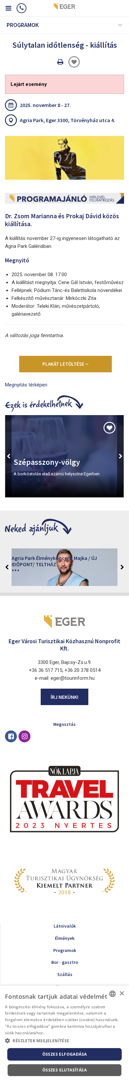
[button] (64, 1040)
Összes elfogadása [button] (64, 1054)
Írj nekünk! (64, 697)
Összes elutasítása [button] (64, 1070)
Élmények (64, 938)
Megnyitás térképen (26, 385)
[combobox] (112, 994)
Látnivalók (65, 926)
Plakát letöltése (63, 364)
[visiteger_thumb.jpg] (64, 158)
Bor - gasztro (64, 962)
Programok (64, 950)
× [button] (121, 993)
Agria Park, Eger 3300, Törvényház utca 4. (67, 120)
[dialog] (64, 1034)
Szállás (64, 974)
